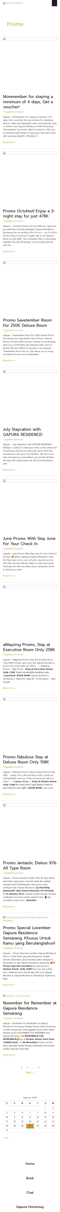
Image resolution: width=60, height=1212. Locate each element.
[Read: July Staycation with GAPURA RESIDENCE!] (30, 396)
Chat (30, 1192)
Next (30, 1072)
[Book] (30, 1172)
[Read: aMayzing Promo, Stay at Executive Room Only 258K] (30, 612)
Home (30, 1163)
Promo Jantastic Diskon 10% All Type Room (30, 865)
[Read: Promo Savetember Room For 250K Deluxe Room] (30, 287)
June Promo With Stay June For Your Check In (29, 541)
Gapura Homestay (30, 1206)
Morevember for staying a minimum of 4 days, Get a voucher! (28, 102)
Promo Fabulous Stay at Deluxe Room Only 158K (26, 759)
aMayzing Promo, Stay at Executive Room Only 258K (29, 647)
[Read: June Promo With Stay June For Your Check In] (30, 505)
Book (30, 1178)
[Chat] (30, 1187)
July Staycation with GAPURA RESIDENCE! (22, 432)
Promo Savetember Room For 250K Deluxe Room (27, 323)
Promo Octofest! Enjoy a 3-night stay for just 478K (29, 213)
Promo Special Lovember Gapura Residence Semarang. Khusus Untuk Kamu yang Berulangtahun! (29, 935)
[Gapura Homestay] (30, 1201)
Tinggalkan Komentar (13, 111)
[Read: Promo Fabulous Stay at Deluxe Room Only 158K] (30, 724)
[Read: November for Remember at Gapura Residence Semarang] (16, 995)
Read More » (9, 142)
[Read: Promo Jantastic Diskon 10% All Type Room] (30, 830)
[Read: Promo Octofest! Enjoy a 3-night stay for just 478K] (30, 178)
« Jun (5, 1137)
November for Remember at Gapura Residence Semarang (30, 1008)
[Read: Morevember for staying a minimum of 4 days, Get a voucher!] (30, 64)
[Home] (30, 1158)
